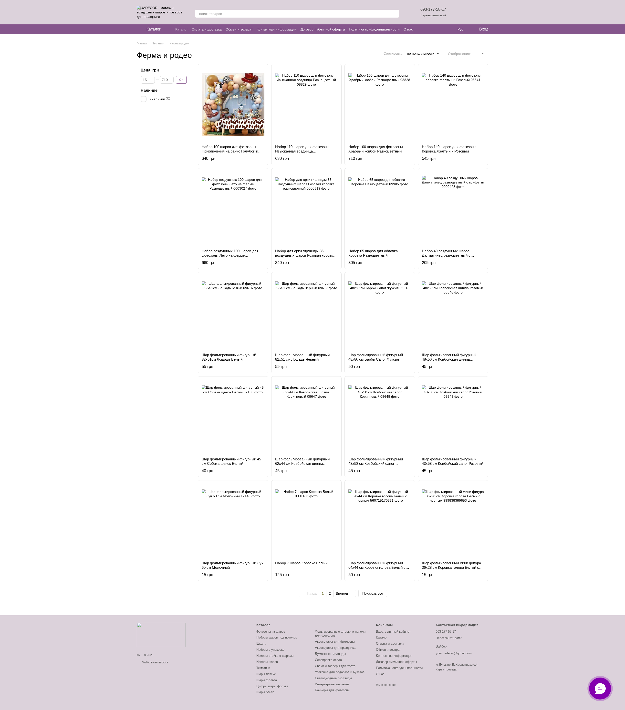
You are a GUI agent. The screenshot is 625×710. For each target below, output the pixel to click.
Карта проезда (446, 669)
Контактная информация (277, 29)
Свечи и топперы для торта (335, 666)
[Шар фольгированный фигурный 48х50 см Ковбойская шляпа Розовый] (453, 312)
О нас (408, 29)
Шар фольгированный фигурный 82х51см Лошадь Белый (229, 357)
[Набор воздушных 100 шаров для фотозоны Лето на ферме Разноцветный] (233, 208)
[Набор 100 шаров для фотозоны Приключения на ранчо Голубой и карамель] (233, 104)
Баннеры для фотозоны (332, 690)
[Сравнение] (472, 12)
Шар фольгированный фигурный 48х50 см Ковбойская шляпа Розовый (449, 359)
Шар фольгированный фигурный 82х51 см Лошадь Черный (302, 357)
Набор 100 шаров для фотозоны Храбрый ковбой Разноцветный (375, 149)
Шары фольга (266, 680)
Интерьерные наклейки (332, 684)
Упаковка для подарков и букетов (340, 672)
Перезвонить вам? (433, 15)
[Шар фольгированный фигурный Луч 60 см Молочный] (233, 520)
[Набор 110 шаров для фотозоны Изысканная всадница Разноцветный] (306, 104)
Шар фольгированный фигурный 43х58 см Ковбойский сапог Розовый (452, 461)
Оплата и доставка (207, 29)
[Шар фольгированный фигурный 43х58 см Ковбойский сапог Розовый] (453, 416)
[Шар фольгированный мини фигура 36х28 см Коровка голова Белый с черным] (453, 520)
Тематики (263, 668)
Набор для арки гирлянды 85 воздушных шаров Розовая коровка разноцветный (305, 255)
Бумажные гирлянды (330, 654)
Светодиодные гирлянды (333, 678)
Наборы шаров (267, 662)
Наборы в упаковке (270, 649)
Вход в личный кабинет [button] (393, 631)
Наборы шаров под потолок (276, 637)
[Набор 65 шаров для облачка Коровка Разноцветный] (379, 208)
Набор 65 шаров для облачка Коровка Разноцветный (373, 253)
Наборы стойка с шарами (274, 656)
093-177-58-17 (433, 9)
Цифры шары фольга (272, 686)
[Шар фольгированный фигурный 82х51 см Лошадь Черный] (306, 312)
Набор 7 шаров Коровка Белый (301, 563)
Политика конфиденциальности (374, 29)
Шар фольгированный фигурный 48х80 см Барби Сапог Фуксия (375, 357)
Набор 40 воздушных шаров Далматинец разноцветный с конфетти (446, 255)
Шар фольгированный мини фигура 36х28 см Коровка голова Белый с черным (451, 567)
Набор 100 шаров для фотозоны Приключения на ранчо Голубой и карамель (230, 151)
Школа (261, 643)
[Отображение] (479, 53)
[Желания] (459, 12)
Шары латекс (266, 674)
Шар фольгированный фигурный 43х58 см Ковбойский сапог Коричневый (375, 463)
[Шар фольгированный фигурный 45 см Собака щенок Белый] (233, 416)
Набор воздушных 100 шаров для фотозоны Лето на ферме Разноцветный (230, 255)
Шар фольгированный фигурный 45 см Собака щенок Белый (231, 461)
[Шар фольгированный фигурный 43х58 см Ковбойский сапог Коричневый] (379, 416)
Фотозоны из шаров (270, 631)
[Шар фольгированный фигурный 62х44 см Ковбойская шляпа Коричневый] (306, 416)
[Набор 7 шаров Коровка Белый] (306, 520)
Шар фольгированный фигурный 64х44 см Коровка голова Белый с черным (377, 567)
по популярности (420, 53)
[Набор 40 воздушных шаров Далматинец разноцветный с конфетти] (453, 208)
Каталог (181, 29)
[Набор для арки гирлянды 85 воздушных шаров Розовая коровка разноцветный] (306, 208)
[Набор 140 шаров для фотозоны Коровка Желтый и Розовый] (453, 104)
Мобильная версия (154, 662)
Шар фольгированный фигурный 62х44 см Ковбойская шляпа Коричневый (302, 463)
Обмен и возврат (239, 29)
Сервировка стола (328, 660)
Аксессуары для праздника (335, 647)
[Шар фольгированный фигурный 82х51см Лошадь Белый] (233, 312)
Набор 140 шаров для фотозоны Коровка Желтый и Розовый (449, 149)
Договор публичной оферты (323, 29)
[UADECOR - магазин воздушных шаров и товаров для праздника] (161, 635)
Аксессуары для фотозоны (335, 641)
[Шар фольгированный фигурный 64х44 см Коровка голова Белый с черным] (379, 520)
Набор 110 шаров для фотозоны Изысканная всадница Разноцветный (302, 151)
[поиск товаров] (395, 14)
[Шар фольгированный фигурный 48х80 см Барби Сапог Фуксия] (379, 312)
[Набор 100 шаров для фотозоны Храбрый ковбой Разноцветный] (379, 104)
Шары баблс (265, 692)
